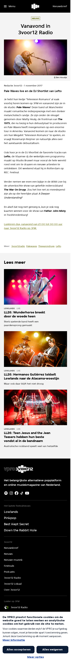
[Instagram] (11, 493)
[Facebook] (16, 493)
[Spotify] (6, 493)
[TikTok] (22, 493)
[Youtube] (27, 493)
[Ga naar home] (35, 6)
